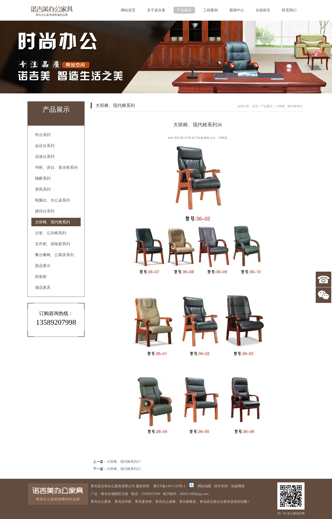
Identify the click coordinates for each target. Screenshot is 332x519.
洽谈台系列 (44, 156)
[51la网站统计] (191, 486)
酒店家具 (43, 287)
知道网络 (238, 486)
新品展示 (43, 266)
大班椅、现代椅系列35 (124, 469)
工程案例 (210, 10)
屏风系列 (43, 189)
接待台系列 (44, 211)
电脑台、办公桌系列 (52, 200)
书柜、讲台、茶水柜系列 (56, 167)
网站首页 (128, 10)
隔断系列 (43, 178)
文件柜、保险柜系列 (52, 244)
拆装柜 (41, 277)
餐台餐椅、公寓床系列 (54, 255)
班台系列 (43, 135)
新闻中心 (236, 10)
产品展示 (184, 10)
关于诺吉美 (156, 10)
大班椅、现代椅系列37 (124, 461)
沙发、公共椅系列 (50, 233)
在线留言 (263, 10)
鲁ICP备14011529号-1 (169, 486)
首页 (255, 106)
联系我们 (289, 10)
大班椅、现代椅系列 (52, 222)
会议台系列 (44, 146)
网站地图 (204, 486)
